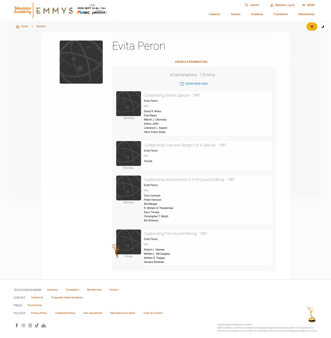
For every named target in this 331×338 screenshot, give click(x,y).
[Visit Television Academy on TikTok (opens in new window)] (37, 325)
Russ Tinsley (151, 212)
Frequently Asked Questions (67, 297)
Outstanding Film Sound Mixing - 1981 (176, 233)
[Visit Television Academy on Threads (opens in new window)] (30, 325)
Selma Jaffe (151, 123)
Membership (306, 14)
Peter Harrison (152, 199)
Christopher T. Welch (156, 216)
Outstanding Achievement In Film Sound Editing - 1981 (189, 179)
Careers (114, 289)
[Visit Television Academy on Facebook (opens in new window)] (17, 325)
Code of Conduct (152, 313)
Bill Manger (150, 204)
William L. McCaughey (157, 253)
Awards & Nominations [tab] (191, 61)
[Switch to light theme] (312, 26)
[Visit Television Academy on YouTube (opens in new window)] (44, 325)
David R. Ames (152, 111)
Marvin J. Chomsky (155, 119)
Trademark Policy (65, 313)
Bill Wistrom (151, 220)
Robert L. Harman (154, 249)
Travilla (148, 161)
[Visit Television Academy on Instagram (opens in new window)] (23, 325)
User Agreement (92, 313)
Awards (235, 14)
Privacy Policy (39, 313)
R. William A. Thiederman (158, 208)
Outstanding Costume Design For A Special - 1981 (185, 145)
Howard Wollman (154, 262)
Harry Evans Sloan (155, 132)
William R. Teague (154, 258)
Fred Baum (150, 115)
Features (214, 14)
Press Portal (35, 305)
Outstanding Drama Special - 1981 (172, 95)
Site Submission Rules (122, 313)
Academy (257, 14)
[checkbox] (194, 84)
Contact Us (37, 297)
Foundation (281, 14)
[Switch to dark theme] (322, 26)
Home (24, 26)
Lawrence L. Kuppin (155, 128)
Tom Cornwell (152, 195)
